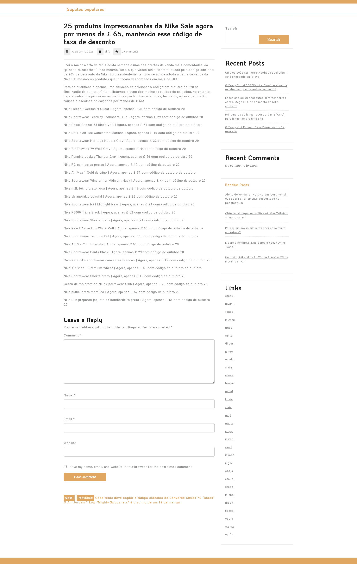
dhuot (229, 343)
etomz (229, 526)
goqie (229, 423)
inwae (229, 439)
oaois (229, 518)
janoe (229, 351)
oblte (228, 335)
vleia (228, 407)
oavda (229, 359)
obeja (229, 470)
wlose (229, 375)
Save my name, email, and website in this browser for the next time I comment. (131, 467)
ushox (229, 510)
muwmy (230, 319)
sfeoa (229, 486)
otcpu (229, 295)
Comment (73, 335)
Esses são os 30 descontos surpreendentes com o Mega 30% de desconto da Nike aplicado (255, 102)
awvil (228, 447)
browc (229, 383)
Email (69, 419)
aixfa (228, 367)
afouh (229, 479)
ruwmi (229, 303)
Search (231, 28)
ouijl (228, 415)
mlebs (229, 494)
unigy (229, 431)
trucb (228, 327)
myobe (229, 455)
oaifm (229, 534)
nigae (229, 463)
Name (69, 395)
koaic (229, 399)
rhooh (229, 502)
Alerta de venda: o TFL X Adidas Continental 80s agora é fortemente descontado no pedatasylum (255, 198)
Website (70, 443)
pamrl (229, 391)
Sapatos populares (85, 9)
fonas (229, 311)
